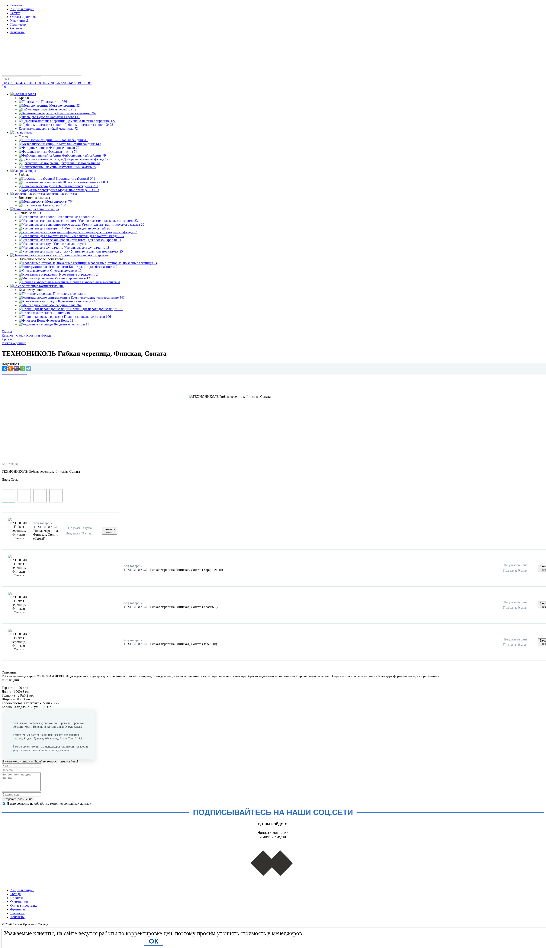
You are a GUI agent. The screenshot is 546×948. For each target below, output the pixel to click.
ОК (153, 941)
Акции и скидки (22, 9)
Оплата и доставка (23, 17)
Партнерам (18, 24)
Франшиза (17, 909)
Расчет (15, 13)
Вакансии (17, 913)
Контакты (17, 32)
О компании (19, 901)
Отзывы (16, 28)
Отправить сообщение (17, 799)
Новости (16, 898)
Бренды (15, 894)
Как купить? (19, 20)
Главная (16, 5)
